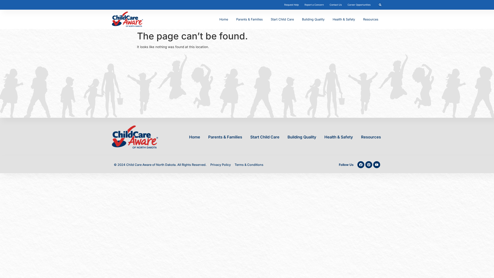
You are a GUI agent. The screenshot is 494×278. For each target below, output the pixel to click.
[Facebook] (360, 164)
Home (223, 19)
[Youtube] (376, 164)
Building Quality (313, 19)
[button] (380, 5)
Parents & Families (249, 19)
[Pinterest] (368, 164)
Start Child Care (282, 19)
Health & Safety (344, 19)
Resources (370, 19)
